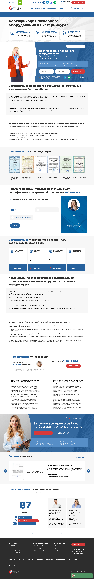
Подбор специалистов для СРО (17, 550)
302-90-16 (65, 1)
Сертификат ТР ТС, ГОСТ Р (39, 550)
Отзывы (61, 8)
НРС (19, 559)
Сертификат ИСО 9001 (38, 545)
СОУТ (69, 559)
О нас (31, 8)
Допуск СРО (12, 559)
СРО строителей (14, 545)
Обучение (30, 559)
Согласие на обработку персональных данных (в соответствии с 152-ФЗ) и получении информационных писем (51, 77)
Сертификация (49, 559)
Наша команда (40, 8)
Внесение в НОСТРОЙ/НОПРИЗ (17, 552)
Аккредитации (51, 8)
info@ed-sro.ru (37, 2)
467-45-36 (65, 3)
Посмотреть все (80, 457)
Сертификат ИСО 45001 (39, 548)
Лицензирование (60, 559)
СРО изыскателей (14, 548)
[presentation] (5, 471)
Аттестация (40, 559)
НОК (24, 559)
